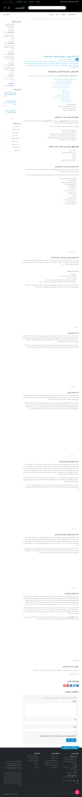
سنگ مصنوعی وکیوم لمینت (64, 99)
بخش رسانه (35, 763)
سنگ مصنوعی (58, 19)
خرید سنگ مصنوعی (54, 61)
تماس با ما (51, 14)
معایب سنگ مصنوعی (31, 65)
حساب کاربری (31, 1)
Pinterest (68, 685)
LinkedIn (71, 685)
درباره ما (36, 765)
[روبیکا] (4, 2)
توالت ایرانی (15, 132)
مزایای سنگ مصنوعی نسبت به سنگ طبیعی (64, 81)
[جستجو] (29, 7)
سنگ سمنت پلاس (28, 61)
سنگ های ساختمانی (67, 19)
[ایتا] (7, 2)
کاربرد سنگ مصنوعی (49, 65)
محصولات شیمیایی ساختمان (51, 765)
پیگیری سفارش (19, 1)
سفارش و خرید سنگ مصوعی (67, 101)
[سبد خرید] (4, 8)
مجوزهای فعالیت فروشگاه (32, 756)
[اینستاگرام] (12, 2)
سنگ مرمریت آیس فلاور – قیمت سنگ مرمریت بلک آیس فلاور (10, 94)
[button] (12, 118)
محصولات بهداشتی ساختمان (51, 760)
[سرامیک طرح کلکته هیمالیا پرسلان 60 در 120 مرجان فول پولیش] (18, 72)
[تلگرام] (9, 2)
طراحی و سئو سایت (13, 794)
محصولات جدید (6, 14)
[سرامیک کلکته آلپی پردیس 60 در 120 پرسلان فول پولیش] (18, 61)
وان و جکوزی (17, 150)
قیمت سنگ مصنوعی (58, 65)
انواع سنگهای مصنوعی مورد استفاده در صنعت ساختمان (62, 83)
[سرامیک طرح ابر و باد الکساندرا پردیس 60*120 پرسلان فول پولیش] (18, 28)
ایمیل (64, 685)
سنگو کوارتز (65, 65)
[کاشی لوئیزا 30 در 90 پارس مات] (18, 82)
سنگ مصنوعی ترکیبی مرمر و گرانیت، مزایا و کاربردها (60, 87)
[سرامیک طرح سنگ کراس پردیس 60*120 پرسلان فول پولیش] (18, 39)
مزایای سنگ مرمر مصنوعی (62, 89)
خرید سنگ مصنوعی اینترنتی (44, 61)
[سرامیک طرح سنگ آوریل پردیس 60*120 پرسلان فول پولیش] (18, 50)
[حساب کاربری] (8, 8)
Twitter (74, 685)
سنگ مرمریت (15, 141)
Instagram (71, 780)
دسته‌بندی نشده (16, 126)
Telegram (67, 780)
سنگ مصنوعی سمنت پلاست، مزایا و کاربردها (61, 85)
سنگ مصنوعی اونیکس (44, 63)
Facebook (77, 685)
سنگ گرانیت (70, 63)
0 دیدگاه (75, 67)
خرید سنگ (61, 61)
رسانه (57, 14)
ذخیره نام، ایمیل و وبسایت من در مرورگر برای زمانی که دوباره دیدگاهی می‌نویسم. (57, 736)
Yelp (64, 780)
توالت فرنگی (15, 135)
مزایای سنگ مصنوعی (40, 65)
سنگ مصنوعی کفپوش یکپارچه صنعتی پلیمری (61, 97)
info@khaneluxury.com (71, 773)
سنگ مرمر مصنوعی (59, 63)
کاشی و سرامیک (16, 147)
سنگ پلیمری (34, 61)
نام (75, 719)
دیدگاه (74, 701)
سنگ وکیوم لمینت (72, 65)
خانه (77, 19)
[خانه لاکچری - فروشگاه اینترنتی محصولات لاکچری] (73, 7)
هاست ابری (6, 794)
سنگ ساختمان (54, 758)
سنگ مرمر (66, 63)
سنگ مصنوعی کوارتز (34, 63)
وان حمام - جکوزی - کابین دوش (50, 763)
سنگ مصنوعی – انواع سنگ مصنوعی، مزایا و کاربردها (64, 79)
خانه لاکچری (70, 59)
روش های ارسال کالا (34, 758)
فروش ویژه (38, 1)
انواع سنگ (74, 61)
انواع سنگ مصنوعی (68, 61)
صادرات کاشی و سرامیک (33, 760)
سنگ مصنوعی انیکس (65, 93)
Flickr (77, 783)
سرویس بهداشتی (16, 129)
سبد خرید (25, 1)
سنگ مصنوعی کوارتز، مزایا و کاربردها (63, 95)
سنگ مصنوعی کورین (65, 91)
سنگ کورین (76, 63)
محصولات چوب (54, 767)
